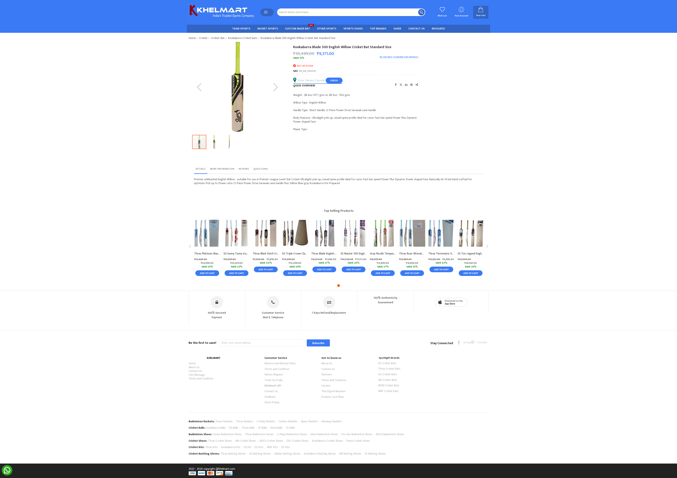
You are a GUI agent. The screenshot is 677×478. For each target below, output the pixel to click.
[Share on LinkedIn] (406, 84)
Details (201, 169)
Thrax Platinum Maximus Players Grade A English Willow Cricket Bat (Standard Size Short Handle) (207, 254)
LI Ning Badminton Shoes (292, 434)
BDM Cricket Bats (388, 385)
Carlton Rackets (288, 421)
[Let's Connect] (7, 474)
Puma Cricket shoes (358, 441)
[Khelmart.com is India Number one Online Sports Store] (222, 12)
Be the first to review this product (399, 57)
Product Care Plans (332, 397)
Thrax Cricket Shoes (220, 441)
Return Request (273, 374)
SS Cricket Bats (387, 363)
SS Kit (247, 447)
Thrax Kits (211, 447)
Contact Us (195, 371)
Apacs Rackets (309, 421)
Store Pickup (271, 402)
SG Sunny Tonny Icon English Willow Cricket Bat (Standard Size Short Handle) (236, 254)
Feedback (269, 397)
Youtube (479, 342)
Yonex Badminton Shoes (227, 434)
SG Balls (233, 427)
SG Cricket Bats (387, 374)
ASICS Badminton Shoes (390, 434)
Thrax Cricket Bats (389, 368)
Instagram (465, 342)
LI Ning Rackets (266, 421)
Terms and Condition (201, 378)
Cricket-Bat (218, 38)
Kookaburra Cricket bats (242, 38)
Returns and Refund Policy (279, 363)
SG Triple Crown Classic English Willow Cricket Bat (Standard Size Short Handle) (295, 254)
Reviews (244, 169)
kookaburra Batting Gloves (320, 453)
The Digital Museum (333, 391)
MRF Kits (272, 447)
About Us (194, 367)
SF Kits (285, 447)
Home (192, 38)
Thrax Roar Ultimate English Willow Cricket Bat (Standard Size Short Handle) (412, 254)
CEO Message (197, 375)
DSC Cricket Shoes (297, 441)
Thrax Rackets (244, 421)
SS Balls (290, 427)
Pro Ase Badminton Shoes (356, 434)
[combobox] (351, 12)
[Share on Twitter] (401, 84)
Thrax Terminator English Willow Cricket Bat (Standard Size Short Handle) (441, 254)
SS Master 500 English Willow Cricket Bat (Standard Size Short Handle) (353, 254)
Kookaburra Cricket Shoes (327, 441)
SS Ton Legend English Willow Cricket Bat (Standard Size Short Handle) (470, 254)
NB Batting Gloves (350, 453)
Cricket (203, 38)
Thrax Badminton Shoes (259, 434)
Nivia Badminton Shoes (324, 434)
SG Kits (259, 447)
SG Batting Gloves (260, 453)
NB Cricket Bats (387, 380)
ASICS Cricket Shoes (271, 441)
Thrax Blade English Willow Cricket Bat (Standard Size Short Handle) (324, 254)
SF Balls (262, 427)
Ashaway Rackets (331, 421)
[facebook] (459, 342)
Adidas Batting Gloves (287, 453)
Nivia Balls (276, 427)
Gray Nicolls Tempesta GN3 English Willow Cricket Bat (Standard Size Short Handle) (383, 254)
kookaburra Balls (215, 427)
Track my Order (273, 380)
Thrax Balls (248, 427)
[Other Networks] (417, 84)
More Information (222, 169)
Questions (261, 169)
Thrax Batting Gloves (233, 453)
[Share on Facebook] (395, 84)
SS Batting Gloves (375, 453)
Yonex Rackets (224, 421)
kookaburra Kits (230, 447)
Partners (326, 374)
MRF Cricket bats (388, 391)
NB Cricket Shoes (245, 441)
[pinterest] (472, 342)
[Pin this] (411, 84)
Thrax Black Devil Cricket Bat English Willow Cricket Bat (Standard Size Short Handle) (266, 254)
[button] (199, 87)
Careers (326, 385)
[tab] (200, 170)
